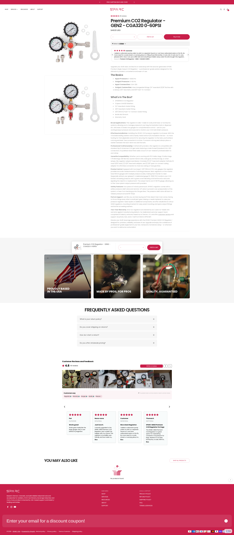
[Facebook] (8, 507)
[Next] (169, 407)
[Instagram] (11, 507)
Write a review (151, 366)
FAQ (141, 503)
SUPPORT (105, 506)
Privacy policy (51, 531)
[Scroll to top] (230, 479)
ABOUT (104, 503)
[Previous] (65, 407)
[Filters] (165, 366)
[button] (221, 9)
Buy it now (176, 37)
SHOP (103, 494)
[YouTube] (15, 507)
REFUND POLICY (144, 497)
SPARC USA (16, 531)
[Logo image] (117, 9)
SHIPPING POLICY (145, 500)
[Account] (224, 9)
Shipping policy (77, 531)
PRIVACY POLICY (145, 494)
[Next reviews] (188, 55)
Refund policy (40, 531)
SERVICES (105, 497)
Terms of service (64, 531)
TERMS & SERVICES (145, 506)
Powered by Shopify (28, 531)
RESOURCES (106, 500)
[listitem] (71, 379)
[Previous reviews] (112, 55)
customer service (164, 214)
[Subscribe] (226, 521)
